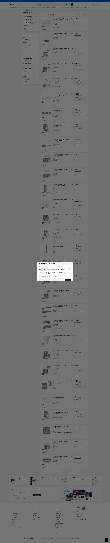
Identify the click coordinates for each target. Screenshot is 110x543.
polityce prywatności (56, 276)
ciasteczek (45, 266)
